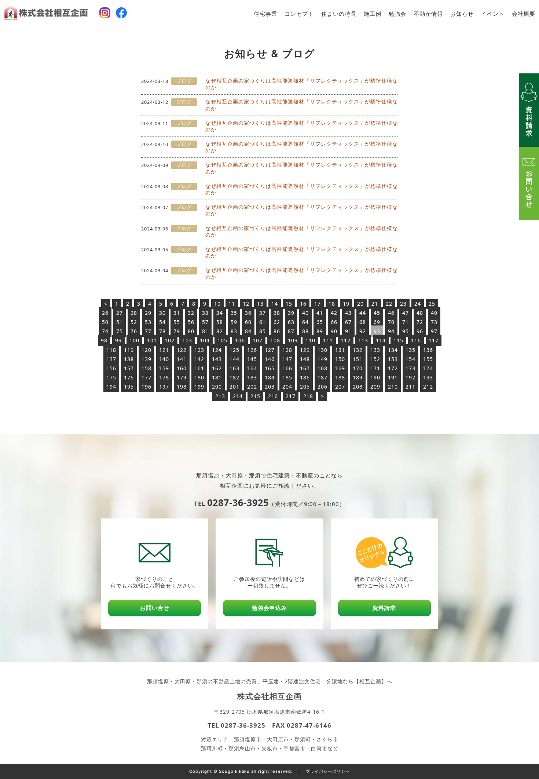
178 (164, 377)
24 (417, 303)
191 (393, 377)
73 (434, 321)
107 (258, 340)
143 (217, 359)
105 (222, 340)
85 (262, 331)
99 (118, 340)
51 (119, 321)
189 (358, 377)
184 (270, 377)
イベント (493, 13)
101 (152, 340)
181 (217, 377)
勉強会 (397, 13)
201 (234, 386)
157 (129, 368)
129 (305, 349)
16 (303, 303)
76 (134, 331)
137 (111, 359)
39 (291, 312)
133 (375, 349)
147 (287, 359)
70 (391, 321)
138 (129, 359)
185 (287, 377)
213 (220, 396)
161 (199, 368)
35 (234, 312)
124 (217, 349)
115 (398, 340)
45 (377, 312)
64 (305, 321)
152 (375, 359)
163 (234, 368)
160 (182, 368)
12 (246, 303)
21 (374, 303)
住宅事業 (265, 13)
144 (234, 359)
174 (428, 368)
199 (199, 386)
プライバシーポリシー (328, 771)
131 (340, 349)
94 (391, 331)
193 (428, 377)
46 (391, 312)
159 (164, 368)
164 (252, 368)
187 (322, 377)
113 (363, 340)
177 (146, 377)
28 (134, 312)
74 (105, 331)
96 (420, 331)
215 (255, 396)
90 (334, 331)
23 (403, 303)
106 (240, 340)
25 (432, 303)
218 (308, 396)
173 (410, 368)
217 (291, 396)
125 (234, 349)
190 (375, 377)
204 (287, 386)
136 (428, 349)
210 (393, 386)
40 (305, 312)
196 (146, 386)
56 (191, 321)
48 (420, 312)
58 (219, 321)
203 (270, 386)
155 (428, 359)
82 (219, 331)
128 (287, 349)
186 (305, 377)
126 (252, 349)
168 (322, 368)
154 (410, 359)
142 (199, 359)
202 (252, 386)
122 (182, 349)
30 (162, 312)
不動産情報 (428, 13)
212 (428, 386)
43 (348, 312)
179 (182, 377)
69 (377, 321)
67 (348, 321)
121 (164, 349)
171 (375, 368)
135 (410, 349)
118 (111, 349)
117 (434, 340)
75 (119, 331)
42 (334, 312)
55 (176, 321)
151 (358, 359)
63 (291, 321)
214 (238, 396)
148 (305, 359)
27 (119, 312)
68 (362, 321)
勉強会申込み (269, 608)
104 (205, 340)
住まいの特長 (338, 13)
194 (111, 386)
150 (340, 359)
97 (434, 331)
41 (319, 312)
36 (248, 312)
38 (277, 312)
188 (340, 377)
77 (148, 331)
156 (111, 368)
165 (270, 368)
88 (305, 331)
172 (393, 368)
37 (262, 312)
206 (322, 386)
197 (164, 386)
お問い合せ (154, 608)
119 (129, 349)
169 (340, 368)
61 (262, 321)
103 (187, 340)
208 (358, 386)
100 (134, 340)
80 (191, 331)
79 (176, 331)
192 (410, 377)
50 (105, 321)
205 (305, 386)
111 (328, 340)
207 (340, 386)
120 (146, 349)
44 (362, 312)
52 (134, 321)
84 (248, 331)
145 (252, 359)
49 (434, 312)
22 (389, 303)
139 (146, 359)
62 (277, 321)
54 (162, 321)
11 (231, 303)
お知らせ (462, 13)
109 (293, 340)
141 (182, 359)
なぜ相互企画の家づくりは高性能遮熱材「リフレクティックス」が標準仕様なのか (301, 84)
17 (317, 303)
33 (205, 312)
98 (104, 340)
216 (273, 396)
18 (332, 303)
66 (334, 321)
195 (129, 386)
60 (248, 321)
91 (348, 331)
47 (405, 312)
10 (217, 303)
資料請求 (384, 608)
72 (420, 321)
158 (146, 368)
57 (205, 321)
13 (260, 303)
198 (182, 386)
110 (310, 340)
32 (191, 312)
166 (287, 368)
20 (360, 303)
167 (305, 368)
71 (405, 321)
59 (234, 321)
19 (346, 303)
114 (381, 340)
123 (199, 349)
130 (322, 349)
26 (105, 312)
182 (234, 377)
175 (111, 377)
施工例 (372, 13)
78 (162, 331)
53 (148, 321)
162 (217, 368)
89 (319, 331)
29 (148, 312)
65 (319, 321)
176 (129, 377)
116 (416, 340)
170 (358, 368)
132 (358, 349)
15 (289, 303)
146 (270, 359)
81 (205, 331)
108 (275, 340)
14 (274, 303)
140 (164, 359)
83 (234, 331)
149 (322, 359)
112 (346, 340)
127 (270, 349)
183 (252, 377)
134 (393, 349)
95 (405, 331)
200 (217, 386)
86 (277, 331)
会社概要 (523, 13)
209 (375, 386)
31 (176, 312)
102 (170, 340)
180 (199, 377)
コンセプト (299, 13)
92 (362, 331)
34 (219, 312)
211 (410, 386)
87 (291, 331)
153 (393, 359)
